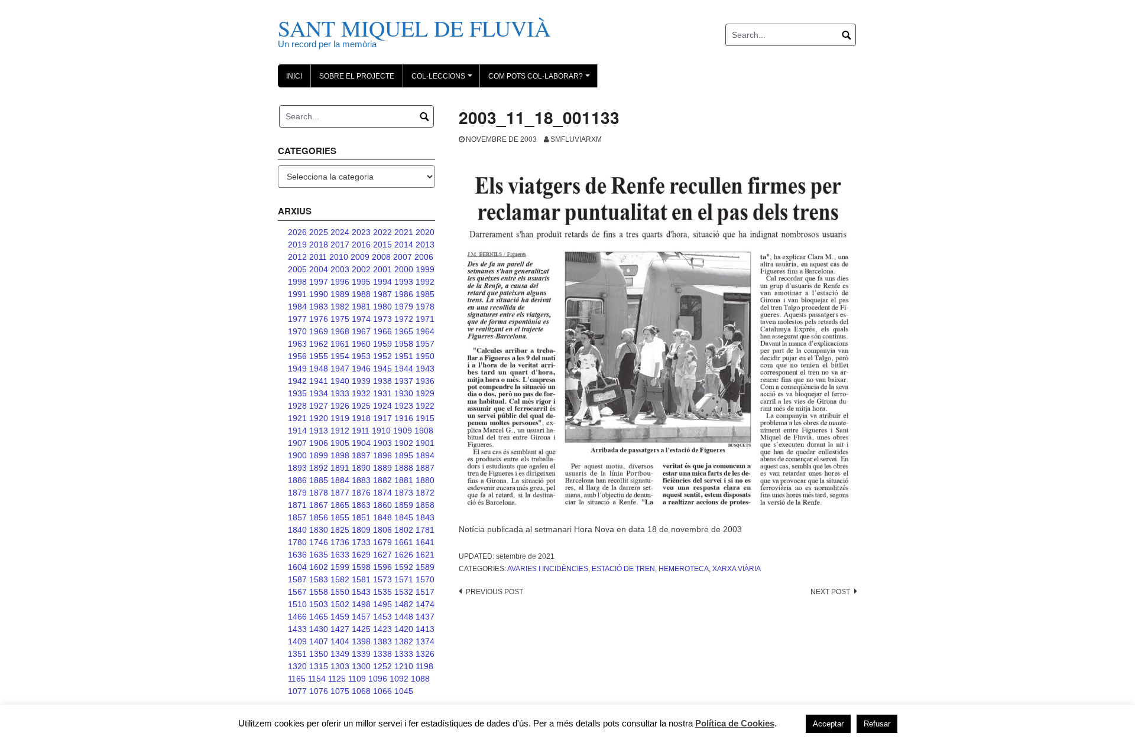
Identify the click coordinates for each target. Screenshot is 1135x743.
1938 (382, 381)
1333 (403, 654)
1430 (318, 629)
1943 (425, 368)
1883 (361, 480)
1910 (381, 430)
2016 (361, 244)
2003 (339, 269)
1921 (297, 418)
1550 (339, 592)
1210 (403, 666)
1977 (297, 319)
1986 (403, 294)
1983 (318, 306)
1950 (425, 356)
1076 (318, 691)
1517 (425, 592)
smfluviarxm (576, 139)
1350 (318, 654)
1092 (399, 678)
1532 (403, 592)
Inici (294, 76)
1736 (339, 542)
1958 (403, 343)
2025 (318, 232)
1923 (403, 405)
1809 (361, 530)
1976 (318, 319)
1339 (361, 654)
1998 (297, 281)
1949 (297, 368)
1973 (382, 319)
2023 (361, 232)
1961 (339, 343)
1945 (382, 368)
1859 (403, 505)
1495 (382, 604)
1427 (339, 629)
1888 (403, 467)
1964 (425, 331)
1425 (361, 629)
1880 (425, 480)
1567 (297, 592)
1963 (297, 343)
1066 (382, 691)
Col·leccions (443, 79)
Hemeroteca (684, 569)
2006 (423, 257)
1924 (382, 405)
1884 (339, 480)
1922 (425, 405)
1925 (361, 405)
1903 (382, 443)
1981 (361, 306)
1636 (297, 554)
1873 (403, 492)
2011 (318, 257)
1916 (403, 418)
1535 (382, 592)
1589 (425, 567)
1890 (361, 467)
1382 (403, 641)
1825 (339, 530)
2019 (297, 244)
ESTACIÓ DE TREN (623, 569)
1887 (425, 467)
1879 (297, 492)
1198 (424, 666)
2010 (338, 257)
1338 (382, 654)
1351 (297, 654)
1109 (357, 678)
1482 (403, 604)
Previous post (494, 592)
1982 (339, 306)
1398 (361, 641)
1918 (361, 418)
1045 (403, 691)
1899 (318, 455)
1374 (425, 641)
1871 (297, 505)
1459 (339, 616)
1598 (361, 567)
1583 (318, 579)
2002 (361, 269)
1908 (423, 430)
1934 (318, 393)
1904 (361, 443)
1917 (382, 418)
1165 (297, 678)
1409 (297, 641)
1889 (382, 467)
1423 (382, 629)
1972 (403, 319)
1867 (318, 505)
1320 (297, 666)
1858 (425, 505)
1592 (403, 567)
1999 (425, 269)
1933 (339, 393)
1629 (361, 554)
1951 (403, 356)
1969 (318, 331)
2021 (403, 232)
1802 (403, 530)
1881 (403, 480)
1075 (339, 691)
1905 (339, 443)
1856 (318, 517)
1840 (297, 530)
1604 (297, 567)
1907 (297, 443)
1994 (382, 281)
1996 (339, 281)
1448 (403, 616)
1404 (339, 641)
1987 (382, 294)
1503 (318, 604)
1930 (403, 393)
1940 (339, 381)
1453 (382, 616)
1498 (361, 604)
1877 (339, 492)
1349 (339, 654)
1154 (317, 678)
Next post (830, 592)
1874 (382, 492)
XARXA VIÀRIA (736, 569)
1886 (297, 480)
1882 (382, 480)
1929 (425, 393)
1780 (297, 542)
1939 (361, 381)
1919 (339, 418)
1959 (382, 343)
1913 (318, 430)
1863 (361, 505)
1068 (361, 691)
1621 (425, 554)
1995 (361, 281)
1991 (297, 294)
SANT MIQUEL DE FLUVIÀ (414, 28)
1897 (361, 455)
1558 (318, 592)
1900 (297, 455)
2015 (382, 244)
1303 (339, 666)
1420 (403, 629)
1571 (403, 579)
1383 (382, 641)
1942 (297, 381)
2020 (425, 232)
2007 (402, 257)
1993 (403, 281)
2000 (403, 269)
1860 (382, 505)
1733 (361, 542)
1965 (403, 331)
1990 (318, 294)
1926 (339, 405)
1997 (318, 281)
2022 (382, 232)
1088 (420, 678)
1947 (339, 368)
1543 (361, 592)
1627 (382, 554)
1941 (318, 381)
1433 (297, 629)
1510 (297, 604)
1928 (297, 405)
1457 (361, 616)
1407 (318, 641)
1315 (318, 666)
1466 (297, 616)
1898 (339, 455)
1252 (382, 666)
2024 (339, 232)
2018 (318, 244)
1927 (318, 405)
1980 (382, 306)
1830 (318, 530)
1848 (382, 517)
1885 (318, 480)
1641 (425, 542)
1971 (425, 319)
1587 (297, 579)
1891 (339, 467)
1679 (382, 542)
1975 (339, 319)
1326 (425, 654)
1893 (297, 467)
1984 (297, 306)
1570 (425, 579)
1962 (318, 343)
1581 (361, 579)
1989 (339, 294)
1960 (361, 343)
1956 (297, 356)
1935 (297, 393)
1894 (425, 455)
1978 (425, 306)
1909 (402, 430)
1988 (361, 294)
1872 (425, 492)
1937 (403, 381)
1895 (403, 455)
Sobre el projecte (356, 76)
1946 (361, 368)
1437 (425, 616)
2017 (339, 244)
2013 (425, 244)
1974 (361, 319)
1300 (361, 666)
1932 (361, 393)
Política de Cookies (734, 723)
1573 (382, 579)
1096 (377, 678)
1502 (339, 604)
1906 (318, 443)
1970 (297, 331)
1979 (403, 306)
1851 (361, 517)
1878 (318, 492)
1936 (425, 381)
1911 (360, 430)
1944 (403, 368)
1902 (403, 443)
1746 (318, 542)
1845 (403, 517)
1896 (382, 455)
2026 (297, 232)
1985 (425, 294)
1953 (361, 356)
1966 (382, 331)
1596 (382, 567)
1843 (425, 517)
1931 (382, 393)
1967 (361, 331)
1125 (337, 678)
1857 (297, 517)
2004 (318, 269)
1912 (339, 430)
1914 (297, 430)
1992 (425, 281)
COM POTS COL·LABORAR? (541, 79)
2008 (381, 257)
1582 (339, 579)
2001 (382, 269)
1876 (361, 492)
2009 (360, 257)
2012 (297, 257)
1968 (339, 331)
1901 (425, 443)
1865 (339, 505)
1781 (425, 530)
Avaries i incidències (547, 569)
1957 (425, 343)
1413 (425, 629)
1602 (318, 567)
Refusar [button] (877, 723)
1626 (403, 554)
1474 (425, 604)
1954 (339, 356)
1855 (339, 517)
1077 (297, 691)
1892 (318, 467)
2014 (403, 244)
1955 (318, 356)
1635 (318, 554)
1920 (318, 418)
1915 (425, 418)
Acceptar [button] (828, 723)
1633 (339, 554)
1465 (318, 616)
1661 (403, 542)
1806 (382, 530)
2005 (297, 269)
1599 (339, 567)
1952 (382, 356)
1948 (318, 368)
